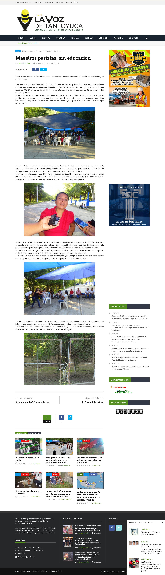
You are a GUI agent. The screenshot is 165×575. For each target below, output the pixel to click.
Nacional (118, 38)
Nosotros (49, 2)
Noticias (59, 2)
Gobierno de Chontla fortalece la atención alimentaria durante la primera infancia (88, 528)
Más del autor (34, 433)
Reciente (67, 519)
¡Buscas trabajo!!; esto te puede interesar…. (150, 533)
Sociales (89, 38)
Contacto (37, 2)
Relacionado (21, 433)
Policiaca (60, 38)
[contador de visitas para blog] (129, 411)
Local (32, 38)
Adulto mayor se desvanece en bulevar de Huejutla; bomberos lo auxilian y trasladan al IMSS (151, 566)
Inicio (21, 38)
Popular (78, 519)
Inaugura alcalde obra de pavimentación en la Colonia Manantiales (58, 460)
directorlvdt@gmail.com (25, 557)
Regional (46, 38)
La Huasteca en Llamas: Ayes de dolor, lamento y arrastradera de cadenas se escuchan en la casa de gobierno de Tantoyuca (151, 549)
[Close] (162, 522)
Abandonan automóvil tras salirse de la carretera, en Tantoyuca (90, 460)
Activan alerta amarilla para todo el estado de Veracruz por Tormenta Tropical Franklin (88, 496)
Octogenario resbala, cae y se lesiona (28, 492)
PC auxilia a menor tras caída (27, 458)
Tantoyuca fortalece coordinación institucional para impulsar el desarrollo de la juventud (88, 541)
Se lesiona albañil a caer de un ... (33, 402)
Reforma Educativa (93, 402)
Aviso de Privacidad (23, 2)
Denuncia (103, 38)
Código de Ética (72, 2)
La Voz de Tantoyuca (117, 571)
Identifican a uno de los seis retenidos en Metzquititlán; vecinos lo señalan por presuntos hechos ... (87, 555)
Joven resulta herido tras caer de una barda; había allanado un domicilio (58, 494)
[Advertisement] (129, 127)
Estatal (75, 38)
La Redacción (24, 63)
